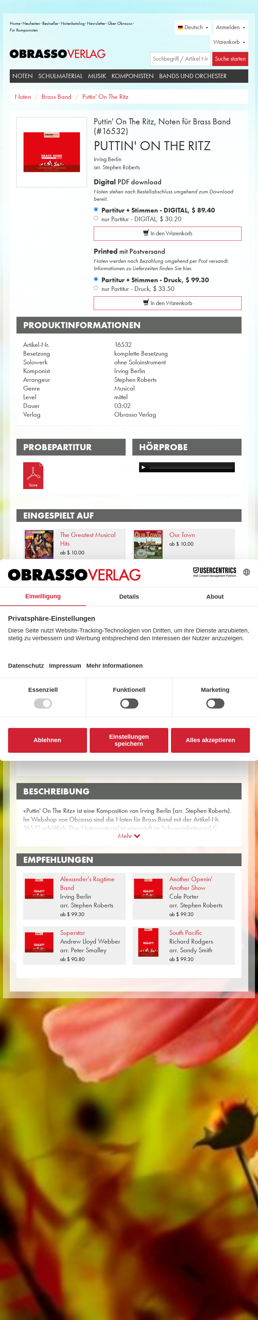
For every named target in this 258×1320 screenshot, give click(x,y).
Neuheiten (31, 23)
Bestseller (50, 23)
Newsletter (96, 23)
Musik (97, 76)
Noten (22, 76)
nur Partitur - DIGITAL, (141, 219)
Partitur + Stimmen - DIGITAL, (158, 210)
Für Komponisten (24, 30)
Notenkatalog (73, 23)
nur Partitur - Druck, (137, 289)
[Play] (143, 467)
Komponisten (133, 76)
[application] (187, 467)
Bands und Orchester (193, 76)
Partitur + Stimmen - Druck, (155, 280)
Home (15, 23)
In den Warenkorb (170, 233)
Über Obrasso (120, 23)
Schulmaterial (60, 76)
